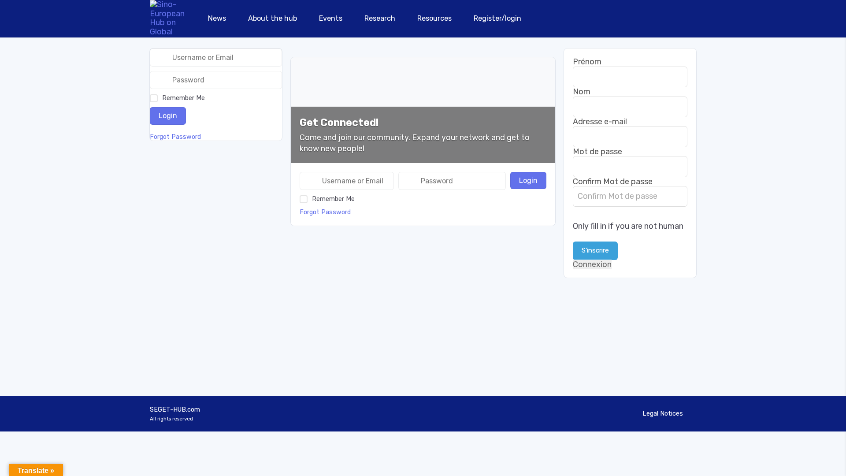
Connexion (592, 264)
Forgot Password (325, 212)
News (217, 18)
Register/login (497, 18)
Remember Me (333, 199)
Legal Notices (662, 413)
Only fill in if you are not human (628, 226)
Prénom (587, 62)
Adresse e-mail (600, 121)
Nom (581, 92)
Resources (434, 18)
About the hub (272, 18)
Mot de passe (597, 151)
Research (379, 18)
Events (330, 18)
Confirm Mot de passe (613, 181)
